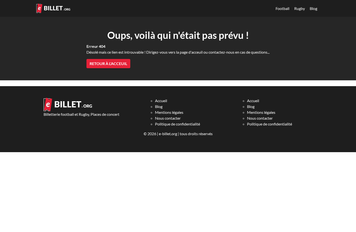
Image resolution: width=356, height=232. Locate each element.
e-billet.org (168, 133)
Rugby (299, 8)
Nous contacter (168, 118)
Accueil (161, 100)
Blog (313, 8)
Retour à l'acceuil (108, 63)
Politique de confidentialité (177, 124)
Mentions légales (169, 112)
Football (282, 8)
